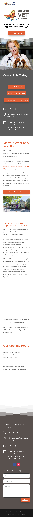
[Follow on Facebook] (14, 464)
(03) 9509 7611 (18, 33)
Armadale (6, 166)
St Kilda (23, 166)
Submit (25, 500)
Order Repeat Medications (15, 100)
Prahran (12, 166)
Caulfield (18, 166)
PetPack (20, 512)
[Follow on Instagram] (18, 464)
